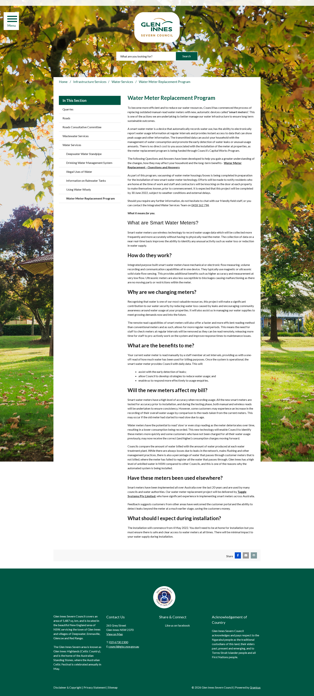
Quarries (68, 109)
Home (63, 82)
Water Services (123, 82)
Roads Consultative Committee (82, 127)
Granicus (255, 687)
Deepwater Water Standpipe (84, 153)
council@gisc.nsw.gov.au (123, 646)
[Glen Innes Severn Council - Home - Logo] (157, 27)
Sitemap (113, 687)
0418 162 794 (200, 205)
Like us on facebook (177, 625)
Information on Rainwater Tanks (86, 180)
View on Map (114, 634)
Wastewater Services (76, 136)
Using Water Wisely (78, 189)
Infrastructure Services (89, 82)
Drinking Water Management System (89, 162)
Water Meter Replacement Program (90, 198)
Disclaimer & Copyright (67, 687)
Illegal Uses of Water (79, 171)
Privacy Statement (95, 687)
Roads (66, 118)
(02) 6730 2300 (118, 642)
